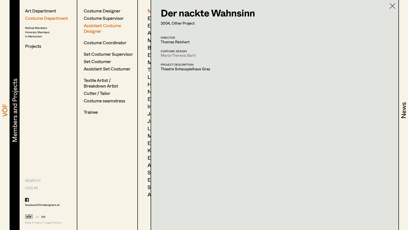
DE (37, 217)
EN (43, 217)
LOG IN (31, 188)
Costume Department (46, 18)
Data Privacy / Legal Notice (43, 222)
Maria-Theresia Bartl (178, 55)
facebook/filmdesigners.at (42, 205)
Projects (33, 46)
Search (32, 180)
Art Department (40, 10)
